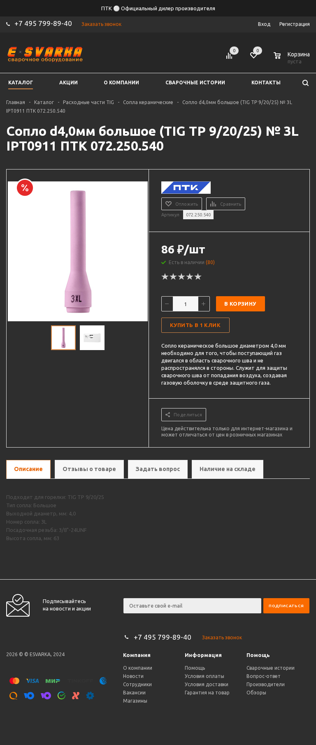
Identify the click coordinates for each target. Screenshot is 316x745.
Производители (265, 684)
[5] (198, 277)
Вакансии (134, 692)
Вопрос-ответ (263, 676)
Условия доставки (206, 684)
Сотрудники (137, 684)
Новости (133, 676)
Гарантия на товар (207, 692)
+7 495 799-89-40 (43, 23)
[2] (174, 277)
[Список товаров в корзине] (292, 60)
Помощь (258, 655)
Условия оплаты (204, 676)
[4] (190, 277)
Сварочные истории (270, 668)
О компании (137, 668)
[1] (165, 277)
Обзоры (256, 692)
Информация (203, 655)
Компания (137, 655)
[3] (182, 277)
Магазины (135, 700)
